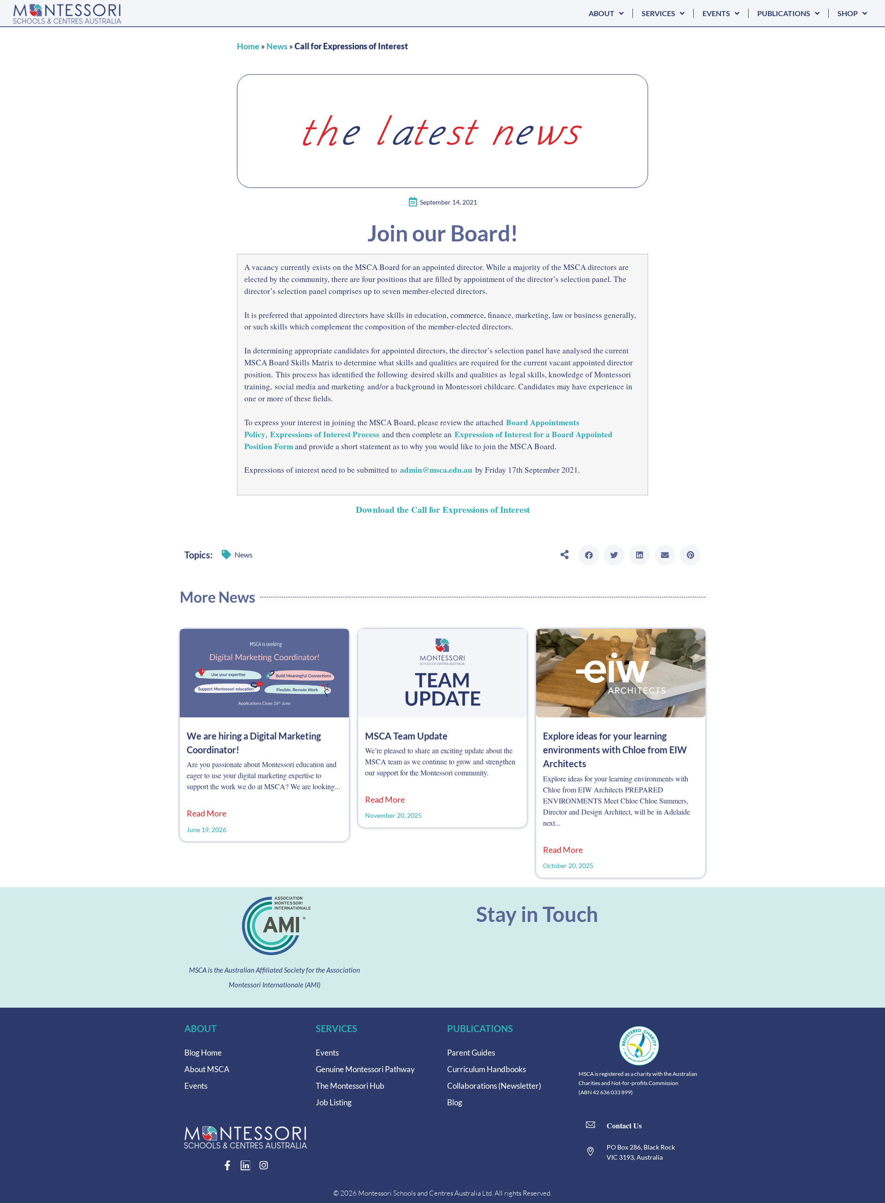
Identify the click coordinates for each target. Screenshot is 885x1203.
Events (195, 1086)
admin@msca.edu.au (436, 469)
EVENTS (716, 13)
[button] (588, 555)
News (277, 46)
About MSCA (207, 1069)
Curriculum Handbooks (486, 1069)
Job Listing (334, 1102)
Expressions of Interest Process (324, 434)
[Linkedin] (245, 1165)
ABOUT (601, 13)
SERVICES (658, 13)
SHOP (848, 13)
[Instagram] (263, 1165)
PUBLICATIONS (783, 13)
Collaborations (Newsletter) (494, 1086)
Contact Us (624, 1125)
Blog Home (203, 1052)
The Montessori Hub (350, 1086)
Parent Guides (471, 1052)
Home (248, 46)
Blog (454, 1102)
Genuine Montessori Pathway (365, 1069)
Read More (206, 813)
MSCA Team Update (406, 735)
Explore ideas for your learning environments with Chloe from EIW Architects (615, 749)
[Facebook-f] (227, 1165)
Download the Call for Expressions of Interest (443, 509)
